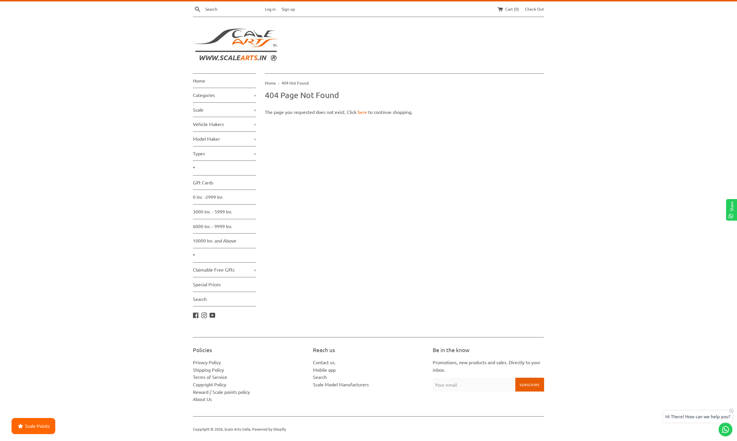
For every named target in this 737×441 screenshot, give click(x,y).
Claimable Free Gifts (224, 269)
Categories (224, 95)
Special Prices (207, 284)
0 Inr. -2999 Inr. (208, 197)
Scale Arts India (237, 429)
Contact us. (324, 362)
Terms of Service (210, 377)
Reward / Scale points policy (221, 392)
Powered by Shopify (269, 429)
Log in (270, 9)
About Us (202, 399)
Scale (224, 109)
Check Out (534, 9)
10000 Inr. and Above (214, 240)
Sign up (288, 9)
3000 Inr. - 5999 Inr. (212, 211)
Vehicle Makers (224, 124)
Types (224, 153)
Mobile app (324, 370)
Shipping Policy (208, 370)
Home (199, 80)
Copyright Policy (209, 384)
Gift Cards (203, 182)
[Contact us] (725, 429)
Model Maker (224, 139)
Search (200, 299)
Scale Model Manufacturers (341, 384)
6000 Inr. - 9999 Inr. (212, 226)
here (362, 112)
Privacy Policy (207, 362)
